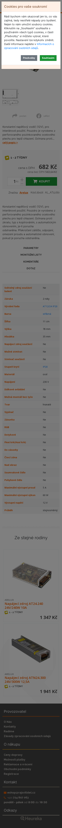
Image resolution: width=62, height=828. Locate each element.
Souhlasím (48, 58)
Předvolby (29, 58)
